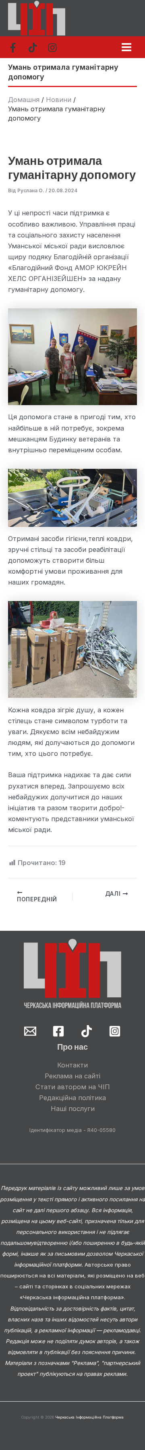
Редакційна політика (72, 1098)
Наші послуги (73, 1109)
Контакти (72, 1065)
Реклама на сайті (72, 1076)
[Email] (30, 1031)
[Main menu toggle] (126, 47)
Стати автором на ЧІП (72, 1087)
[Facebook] (13, 47)
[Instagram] (52, 47)
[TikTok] (32, 47)
